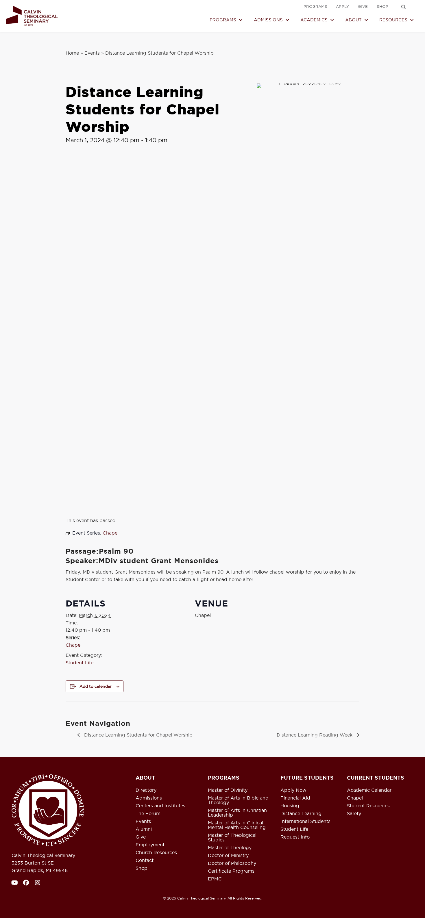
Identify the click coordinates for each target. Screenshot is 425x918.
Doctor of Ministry (228, 855)
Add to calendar (96, 686)
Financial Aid (295, 798)
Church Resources (156, 852)
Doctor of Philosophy (232, 863)
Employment (150, 844)
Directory (146, 790)
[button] (403, 7)
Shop (141, 868)
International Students (305, 821)
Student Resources (368, 805)
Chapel (74, 645)
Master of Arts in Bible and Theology (238, 800)
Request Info (295, 837)
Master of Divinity (227, 790)
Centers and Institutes (160, 805)
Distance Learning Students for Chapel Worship (138, 735)
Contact (145, 860)
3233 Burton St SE (33, 863)
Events (92, 53)
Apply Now (293, 790)
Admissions (149, 798)
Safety (354, 813)
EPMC (215, 879)
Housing (289, 805)
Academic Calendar (369, 790)
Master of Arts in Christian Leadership (237, 813)
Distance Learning (300, 813)
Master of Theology (230, 847)
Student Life (79, 662)
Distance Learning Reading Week (315, 735)
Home (72, 53)
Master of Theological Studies (232, 838)
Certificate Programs (231, 871)
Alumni (144, 829)
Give (141, 837)
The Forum (148, 813)
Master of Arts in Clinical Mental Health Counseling (237, 825)
